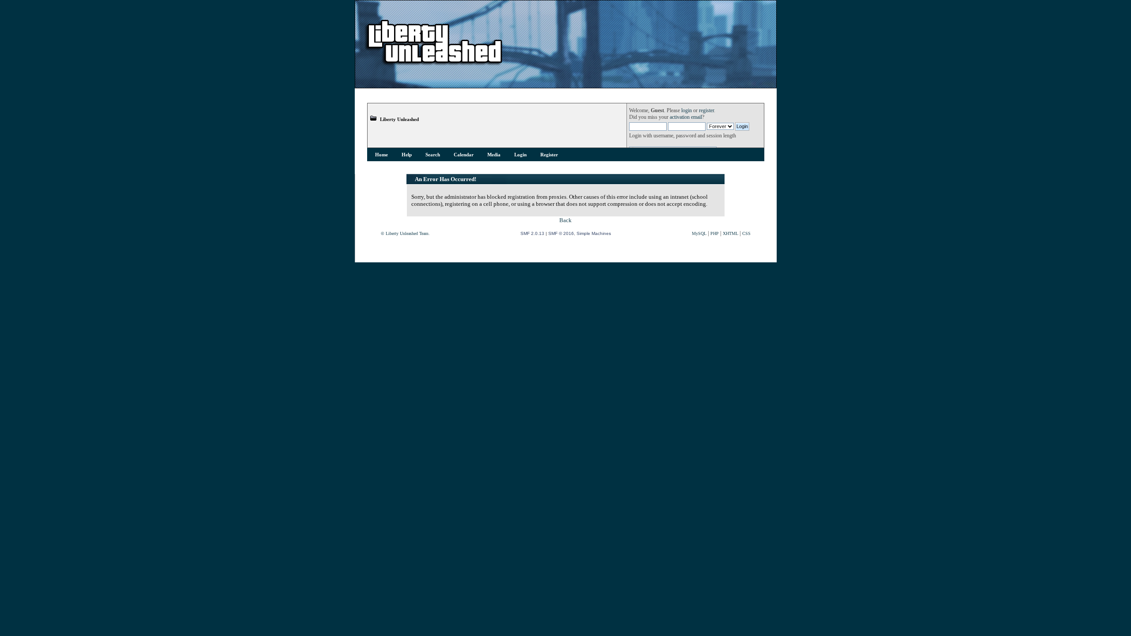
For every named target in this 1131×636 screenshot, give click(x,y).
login (686, 111)
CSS (746, 233)
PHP (714, 233)
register (706, 111)
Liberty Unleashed (399, 119)
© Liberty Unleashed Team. (405, 233)
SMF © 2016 (561, 233)
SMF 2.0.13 (532, 233)
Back (565, 220)
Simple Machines (594, 233)
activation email (686, 117)
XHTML (730, 233)
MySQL (699, 233)
